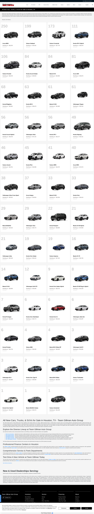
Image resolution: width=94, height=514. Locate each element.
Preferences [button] (24, 509)
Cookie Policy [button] (49, 508)
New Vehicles (28, 496)
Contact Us (7, 497)
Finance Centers (62, 496)
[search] (92, 5)
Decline (75, 508)
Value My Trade (61, 498)
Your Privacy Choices (46, 512)
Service (44, 494)
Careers (77, 498)
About (77, 494)
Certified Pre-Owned (29, 498)
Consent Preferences (0, 498)
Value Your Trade (62, 500)
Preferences (63, 508)
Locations (77, 500)
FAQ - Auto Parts (45, 500)
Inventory (28, 494)
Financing (61, 494)
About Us (77, 496)
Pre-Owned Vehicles (29, 500)
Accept (86, 508)
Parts (43, 498)
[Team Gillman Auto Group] (8, 4)
